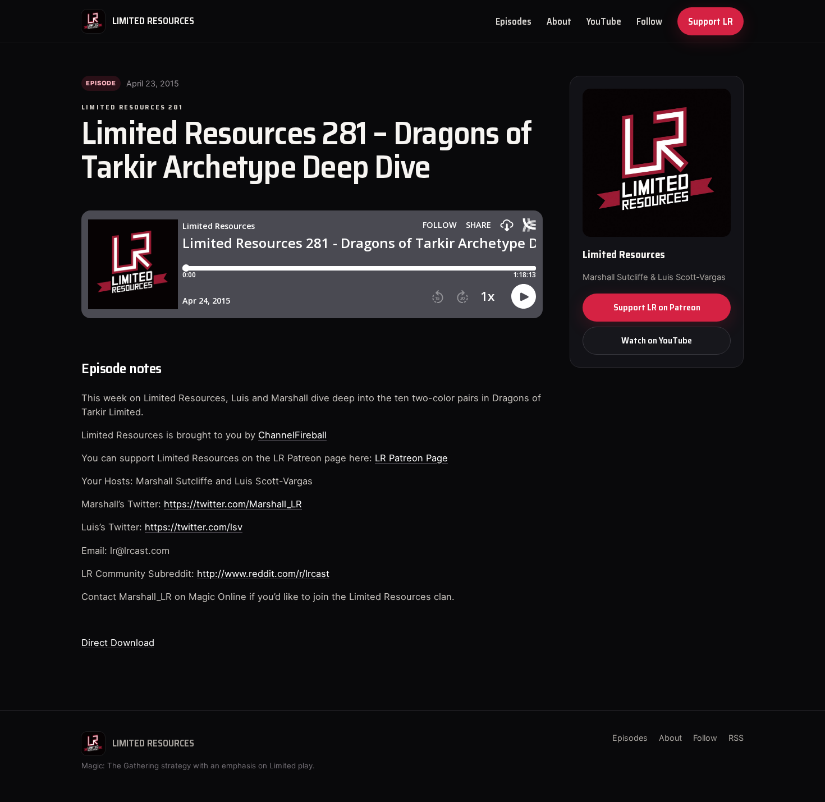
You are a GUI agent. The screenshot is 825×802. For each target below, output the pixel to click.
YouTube (603, 21)
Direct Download (117, 642)
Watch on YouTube (656, 340)
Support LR (710, 21)
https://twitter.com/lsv (193, 527)
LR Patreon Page (411, 458)
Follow (649, 21)
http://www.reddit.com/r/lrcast (263, 573)
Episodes (513, 21)
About (559, 21)
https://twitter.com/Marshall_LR (233, 504)
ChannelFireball (292, 435)
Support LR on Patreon (656, 307)
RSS (736, 738)
